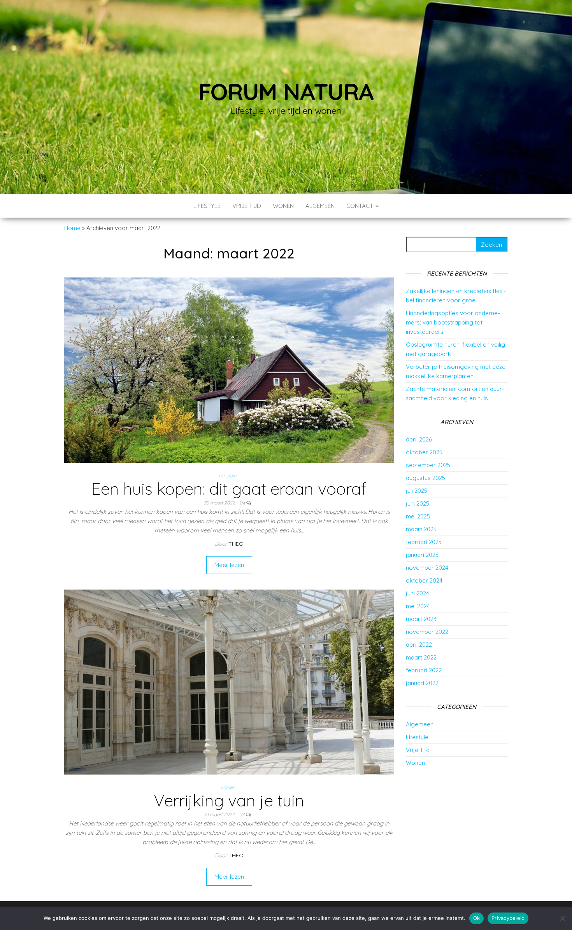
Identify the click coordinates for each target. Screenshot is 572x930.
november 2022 (427, 631)
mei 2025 (418, 516)
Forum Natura (286, 91)
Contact (360, 205)
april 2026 (419, 439)
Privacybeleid (508, 918)
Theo (236, 543)
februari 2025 (424, 542)
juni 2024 (417, 593)
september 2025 (428, 465)
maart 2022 (421, 657)
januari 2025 (422, 554)
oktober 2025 (424, 452)
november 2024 (427, 567)
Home (72, 228)
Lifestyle (207, 205)
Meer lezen (229, 565)
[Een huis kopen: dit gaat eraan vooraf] (229, 369)
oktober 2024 (424, 580)
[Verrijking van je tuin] (229, 681)
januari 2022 (422, 683)
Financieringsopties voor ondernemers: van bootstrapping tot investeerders (453, 322)
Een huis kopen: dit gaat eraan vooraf (229, 488)
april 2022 (419, 644)
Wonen (283, 205)
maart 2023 (421, 619)
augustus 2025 (425, 478)
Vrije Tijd (246, 205)
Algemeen (320, 205)
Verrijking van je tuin (229, 800)
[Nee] (562, 918)
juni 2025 (417, 503)
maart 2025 (421, 529)
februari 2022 (424, 670)
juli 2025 (416, 490)
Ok (476, 918)
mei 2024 (418, 606)
